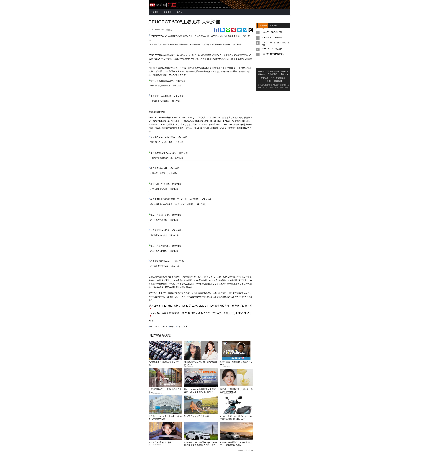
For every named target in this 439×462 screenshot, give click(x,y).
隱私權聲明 (272, 74)
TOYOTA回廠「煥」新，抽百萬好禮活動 (275, 44)
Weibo (233, 30)
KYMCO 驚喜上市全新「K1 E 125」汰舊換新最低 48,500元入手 (236, 417)
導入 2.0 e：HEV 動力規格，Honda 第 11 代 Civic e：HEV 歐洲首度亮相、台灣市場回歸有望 (200, 305)
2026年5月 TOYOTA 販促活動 (273, 54)
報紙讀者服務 (273, 72)
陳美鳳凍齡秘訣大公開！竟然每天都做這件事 (200, 363)
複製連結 (251, 30)
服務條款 (261, 74)
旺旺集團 (264, 78)
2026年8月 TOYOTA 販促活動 (273, 37)
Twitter (239, 30)
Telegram (245, 30)
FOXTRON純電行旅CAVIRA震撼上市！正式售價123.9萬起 (236, 443)
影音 (178, 12)
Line (228, 30)
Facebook (216, 30)
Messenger (222, 30)
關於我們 (278, 81)
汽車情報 (154, 12)
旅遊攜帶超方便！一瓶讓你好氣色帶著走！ (165, 390)
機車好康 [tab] (273, 26)
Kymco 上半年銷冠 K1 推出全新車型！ (164, 363)
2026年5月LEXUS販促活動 (272, 49)
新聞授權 (284, 72)
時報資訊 (268, 81)
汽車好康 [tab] (263, 26)
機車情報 (167, 12)
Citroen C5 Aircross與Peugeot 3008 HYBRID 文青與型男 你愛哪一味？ (200, 443)
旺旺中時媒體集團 (278, 78)
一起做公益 (283, 74)
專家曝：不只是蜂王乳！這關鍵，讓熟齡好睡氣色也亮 (236, 390)
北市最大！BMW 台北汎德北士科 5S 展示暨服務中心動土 (165, 417)
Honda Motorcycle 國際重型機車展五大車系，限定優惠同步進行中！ (200, 390)
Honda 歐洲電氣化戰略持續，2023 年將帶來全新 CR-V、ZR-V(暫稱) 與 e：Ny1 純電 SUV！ (200, 313)
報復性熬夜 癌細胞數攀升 (160, 442)
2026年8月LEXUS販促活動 (272, 32)
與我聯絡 (261, 72)
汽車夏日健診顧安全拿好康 (196, 416)
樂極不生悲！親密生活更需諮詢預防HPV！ (236, 363)
